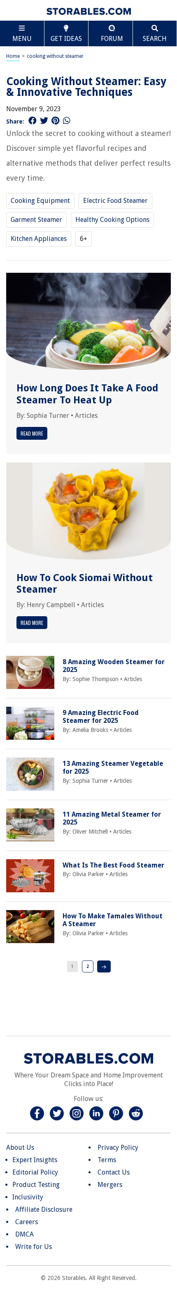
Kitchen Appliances (39, 239)
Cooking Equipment (40, 201)
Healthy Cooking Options (112, 220)
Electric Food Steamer (115, 201)
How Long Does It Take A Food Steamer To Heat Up (87, 394)
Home (13, 56)
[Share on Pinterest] (55, 121)
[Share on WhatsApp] (66, 121)
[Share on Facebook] (32, 121)
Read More (32, 433)
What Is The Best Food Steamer (113, 865)
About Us (20, 1147)
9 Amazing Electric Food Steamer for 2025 (101, 716)
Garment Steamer (36, 220)
